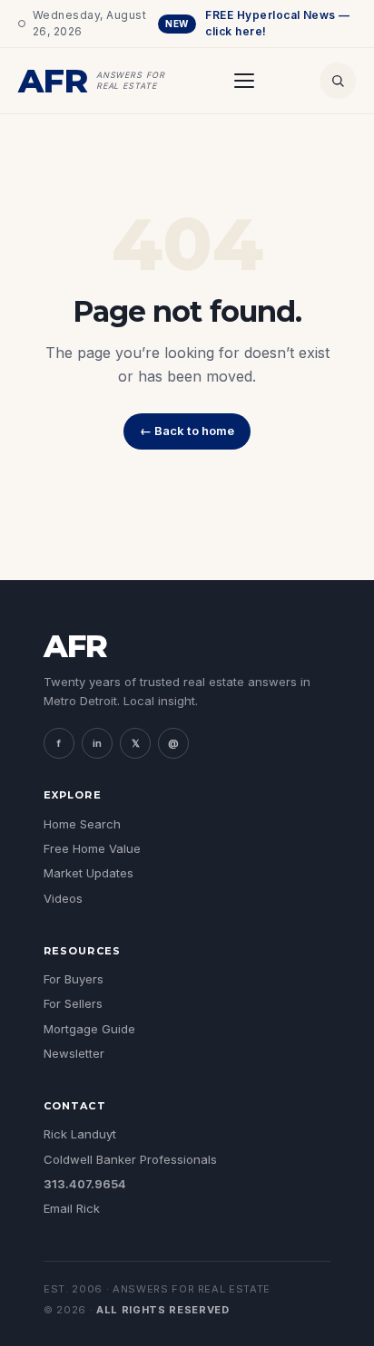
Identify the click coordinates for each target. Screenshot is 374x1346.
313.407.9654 (85, 1184)
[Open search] (338, 81)
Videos (63, 898)
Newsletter (74, 1053)
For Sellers (73, 1003)
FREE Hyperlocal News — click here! (257, 23)
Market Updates (88, 873)
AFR (75, 646)
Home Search (82, 824)
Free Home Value (92, 848)
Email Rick (72, 1208)
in (97, 743)
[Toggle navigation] (244, 81)
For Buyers (73, 979)
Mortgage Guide (89, 1029)
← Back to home (187, 430)
